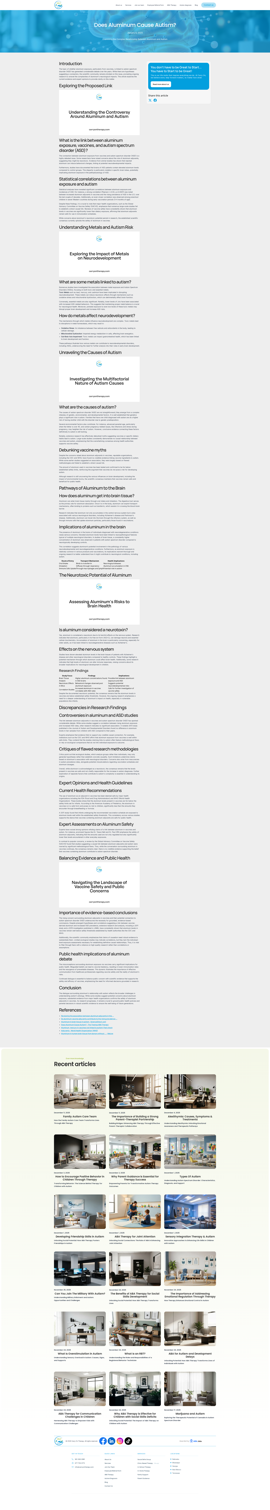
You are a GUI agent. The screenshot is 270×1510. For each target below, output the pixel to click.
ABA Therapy (171, 5)
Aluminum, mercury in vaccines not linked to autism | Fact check (86, 1028)
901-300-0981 (80, 1459)
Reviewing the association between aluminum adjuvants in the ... (87, 1016)
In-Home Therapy (144, 1471)
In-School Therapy (144, 1467)
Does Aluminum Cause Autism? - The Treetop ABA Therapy (85, 1025)
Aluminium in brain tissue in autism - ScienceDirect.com (83, 1022)
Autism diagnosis (185, 5)
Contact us (208, 5)
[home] (58, 5)
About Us (108, 1459)
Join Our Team (110, 1467)
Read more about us (161, 84)
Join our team (139, 5)
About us (119, 5)
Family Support (143, 1475)
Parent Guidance (143, 1478)
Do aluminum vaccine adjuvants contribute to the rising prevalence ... (89, 1019)
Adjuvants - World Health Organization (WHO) (79, 1030)
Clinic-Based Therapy (145, 1463)
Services (128, 5)
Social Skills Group (144, 1459)
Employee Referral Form (155, 5)
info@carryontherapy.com (84, 1467)
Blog (196, 5)
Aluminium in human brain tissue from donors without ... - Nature (87, 1033)
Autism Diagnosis (111, 1478)
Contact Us (109, 1486)
